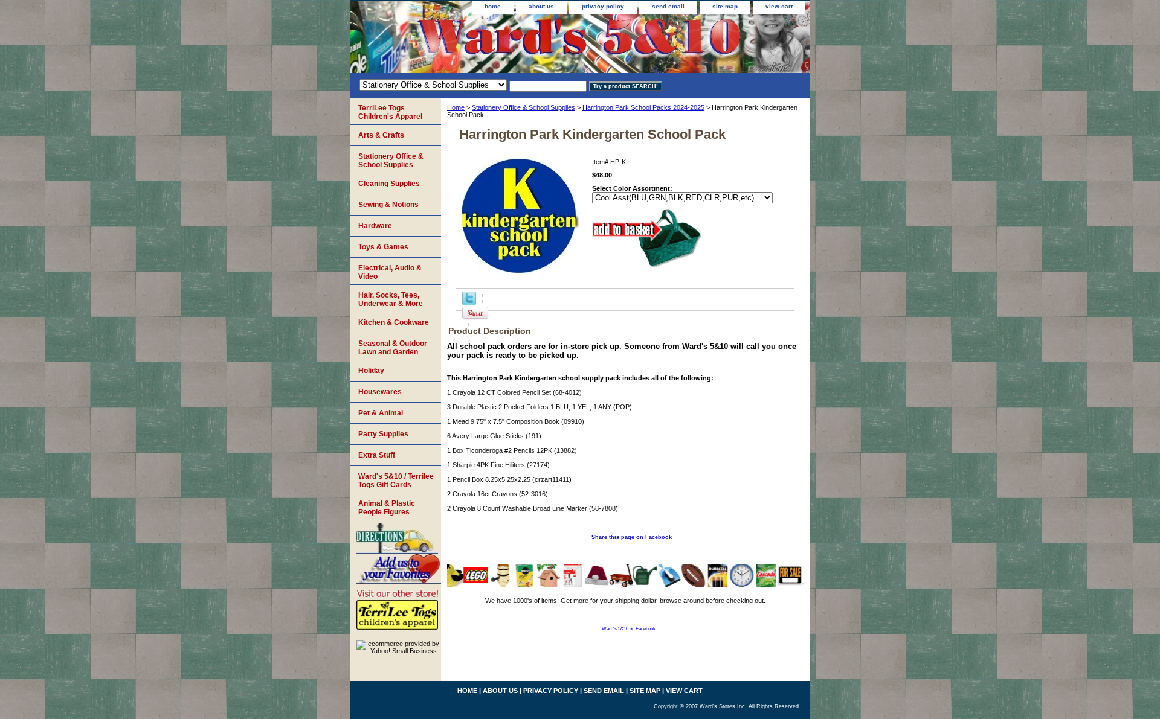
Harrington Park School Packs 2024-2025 (643, 107)
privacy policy (603, 6)
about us (541, 6)
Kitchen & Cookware (393, 322)
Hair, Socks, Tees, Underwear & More (390, 299)
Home (456, 107)
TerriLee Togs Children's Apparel (390, 112)
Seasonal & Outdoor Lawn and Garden (392, 347)
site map (725, 6)
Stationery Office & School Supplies (523, 107)
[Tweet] (469, 303)
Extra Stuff (376, 455)
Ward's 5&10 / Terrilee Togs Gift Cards (396, 480)
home (493, 6)
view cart (779, 6)
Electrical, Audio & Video (390, 272)
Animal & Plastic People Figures (386, 507)
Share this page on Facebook (631, 537)
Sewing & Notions (388, 204)
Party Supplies (383, 434)
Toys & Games (383, 247)
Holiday (371, 370)
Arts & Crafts (381, 135)
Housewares (380, 392)
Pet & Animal (380, 413)
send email (668, 6)
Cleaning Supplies (389, 183)
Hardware (375, 226)
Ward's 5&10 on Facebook (629, 628)
